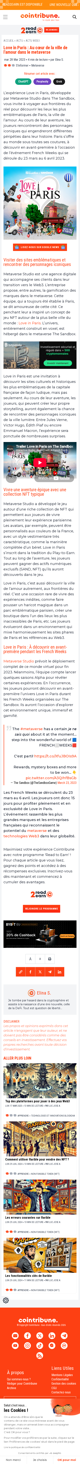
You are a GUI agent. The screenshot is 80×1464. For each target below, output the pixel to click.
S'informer (22, 65)
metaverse (37, 831)
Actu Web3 (33, 40)
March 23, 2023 (67, 783)
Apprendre (23, 1115)
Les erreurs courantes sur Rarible (27, 1217)
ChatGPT (23, 81)
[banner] (40, 355)
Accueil (8, 40)
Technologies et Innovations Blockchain (54, 1115)
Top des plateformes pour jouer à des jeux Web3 (37, 1101)
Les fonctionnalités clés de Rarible (28, 1275)
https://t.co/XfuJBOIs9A (55, 756)
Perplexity (42, 81)
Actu (19, 40)
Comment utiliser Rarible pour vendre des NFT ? (37, 1159)
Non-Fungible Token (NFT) (45, 1174)
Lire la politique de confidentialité (22, 1447)
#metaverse (31, 729)
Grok (59, 81)
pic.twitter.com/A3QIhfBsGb (51, 778)
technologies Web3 (21, 836)
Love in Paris (30, 323)
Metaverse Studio (18, 661)
